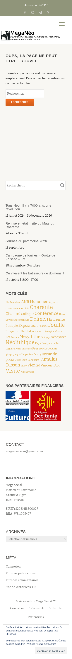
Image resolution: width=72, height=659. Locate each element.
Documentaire (21, 320)
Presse (37, 348)
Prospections (27, 354)
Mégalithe (29, 336)
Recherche (55, 608)
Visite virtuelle (27, 372)
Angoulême (15, 302)
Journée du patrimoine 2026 (26, 241)
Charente (41, 307)
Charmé (13, 313)
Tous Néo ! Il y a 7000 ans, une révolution (28, 207)
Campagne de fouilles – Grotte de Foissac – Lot (30, 257)
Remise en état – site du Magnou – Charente (31, 225)
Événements (36, 608)
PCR (53, 343)
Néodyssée (58, 337)
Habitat (26, 331)
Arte (27, 308)
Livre (59, 331)
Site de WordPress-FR (21, 587)
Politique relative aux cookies (41, 644)
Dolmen (39, 319)
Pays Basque (43, 343)
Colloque (27, 314)
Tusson (13, 365)
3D (7, 302)
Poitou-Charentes (24, 349)
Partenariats (36, 617)
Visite (13, 371)
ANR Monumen (34, 302)
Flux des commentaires (22, 580)
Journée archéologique (44, 331)
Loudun (15, 337)
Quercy (37, 354)
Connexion (13, 566)
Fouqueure (13, 331)
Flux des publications (21, 573)
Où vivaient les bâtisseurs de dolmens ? (35, 273)
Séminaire (33, 360)
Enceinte (57, 319)
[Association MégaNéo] (31, 35)
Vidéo (24, 365)
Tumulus (49, 359)
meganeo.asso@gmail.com (24, 451)
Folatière (43, 326)
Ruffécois (22, 360)
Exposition (28, 325)
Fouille (56, 325)
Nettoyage (45, 337)
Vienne (33, 365)
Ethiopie (12, 325)
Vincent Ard (51, 365)
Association (17, 608)
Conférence (47, 313)
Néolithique (20, 342)
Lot (8, 337)
